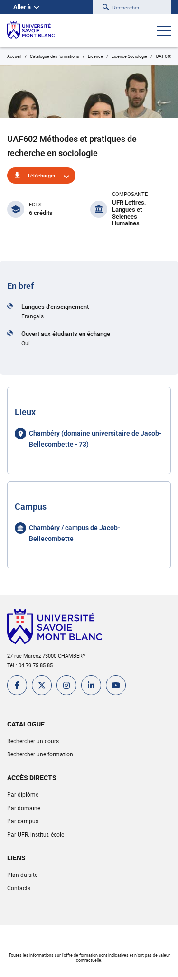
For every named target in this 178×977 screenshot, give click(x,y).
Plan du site (22, 874)
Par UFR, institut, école (35, 834)
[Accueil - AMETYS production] (31, 30)
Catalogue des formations (54, 56)
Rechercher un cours (33, 740)
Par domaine (23, 807)
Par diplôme (22, 794)
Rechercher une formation (40, 754)
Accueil (14, 56)
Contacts (18, 888)
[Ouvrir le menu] (164, 31)
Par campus (22, 821)
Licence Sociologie (129, 56)
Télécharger (41, 175)
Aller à (22, 6)
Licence (95, 56)
